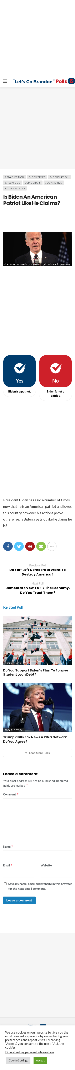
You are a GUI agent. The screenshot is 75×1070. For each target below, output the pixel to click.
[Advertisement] (37, 128)
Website (46, 865)
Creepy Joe (12, 182)
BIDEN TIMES (37, 177)
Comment (11, 794)
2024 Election (14, 177)
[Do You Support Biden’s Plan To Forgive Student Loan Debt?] (37, 640)
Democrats (33, 182)
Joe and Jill (53, 182)
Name (8, 846)
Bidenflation (59, 177)
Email (7, 865)
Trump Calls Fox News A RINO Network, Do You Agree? (35, 739)
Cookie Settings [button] (18, 1060)
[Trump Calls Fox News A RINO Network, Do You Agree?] (37, 707)
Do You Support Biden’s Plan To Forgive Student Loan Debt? (35, 672)
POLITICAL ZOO (15, 188)
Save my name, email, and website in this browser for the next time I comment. (40, 886)
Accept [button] (40, 1060)
